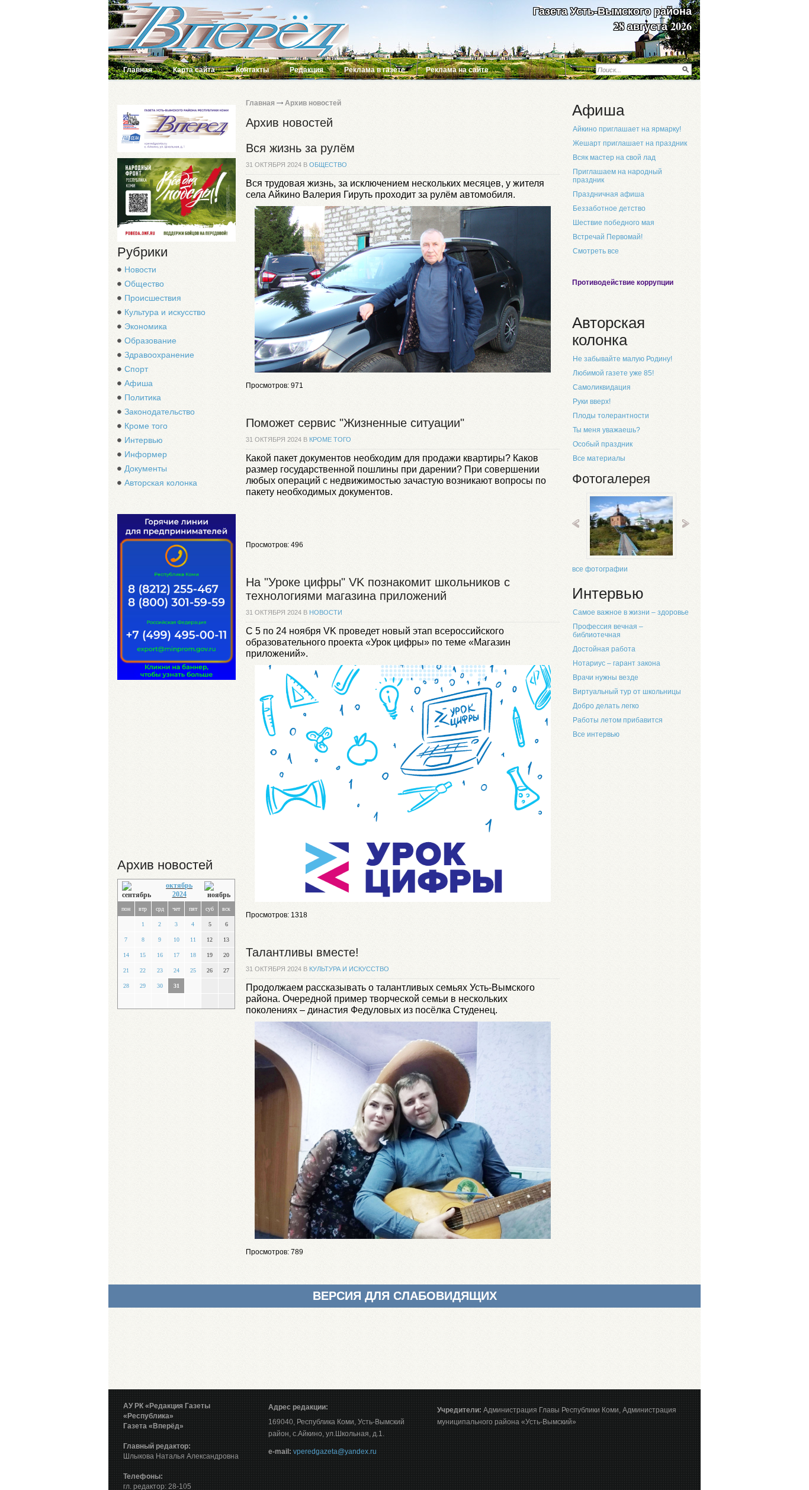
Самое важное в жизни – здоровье (631, 612)
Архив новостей (313, 103)
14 (126, 955)
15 (143, 955)
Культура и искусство (165, 312)
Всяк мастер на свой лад (614, 157)
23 (160, 970)
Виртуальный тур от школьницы (627, 692)
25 (193, 970)
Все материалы (599, 458)
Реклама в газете (374, 70)
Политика (142, 397)
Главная (137, 70)
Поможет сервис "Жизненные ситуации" (355, 422)
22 (143, 970)
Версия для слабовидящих (405, 1295)
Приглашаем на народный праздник (617, 176)
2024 (179, 894)
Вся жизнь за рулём (300, 148)
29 (143, 985)
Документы (145, 468)
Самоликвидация (602, 387)
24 (176, 970)
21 (126, 970)
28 (126, 985)
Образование (150, 340)
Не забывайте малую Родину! (622, 359)
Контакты (252, 70)
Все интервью (596, 734)
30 (160, 985)
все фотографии (600, 569)
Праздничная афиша (608, 194)
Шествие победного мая (613, 223)
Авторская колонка (160, 482)
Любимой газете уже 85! (613, 373)
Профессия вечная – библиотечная (608, 630)
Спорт (136, 369)
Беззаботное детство (609, 208)
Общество (144, 283)
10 (176, 939)
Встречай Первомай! (608, 237)
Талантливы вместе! (302, 952)
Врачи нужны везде (605, 677)
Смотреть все (596, 251)
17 (176, 955)
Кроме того (146, 426)
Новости (140, 269)
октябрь (179, 885)
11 (193, 939)
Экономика (145, 326)
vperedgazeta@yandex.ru (335, 1451)
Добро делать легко (606, 706)
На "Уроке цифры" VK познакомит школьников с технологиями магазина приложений (378, 589)
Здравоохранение (159, 354)
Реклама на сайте (457, 70)
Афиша (138, 383)
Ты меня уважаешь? (606, 430)
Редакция (306, 70)
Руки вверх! (592, 401)
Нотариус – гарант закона (616, 663)
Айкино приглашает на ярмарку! (627, 129)
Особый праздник (603, 444)
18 (193, 955)
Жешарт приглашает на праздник (630, 143)
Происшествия (152, 298)
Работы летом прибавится (618, 720)
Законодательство (159, 411)
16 (160, 955)
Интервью (143, 440)
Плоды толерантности (611, 416)
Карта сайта (194, 70)
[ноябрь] (217, 890)
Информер (145, 454)
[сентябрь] (138, 890)
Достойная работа (604, 649)
